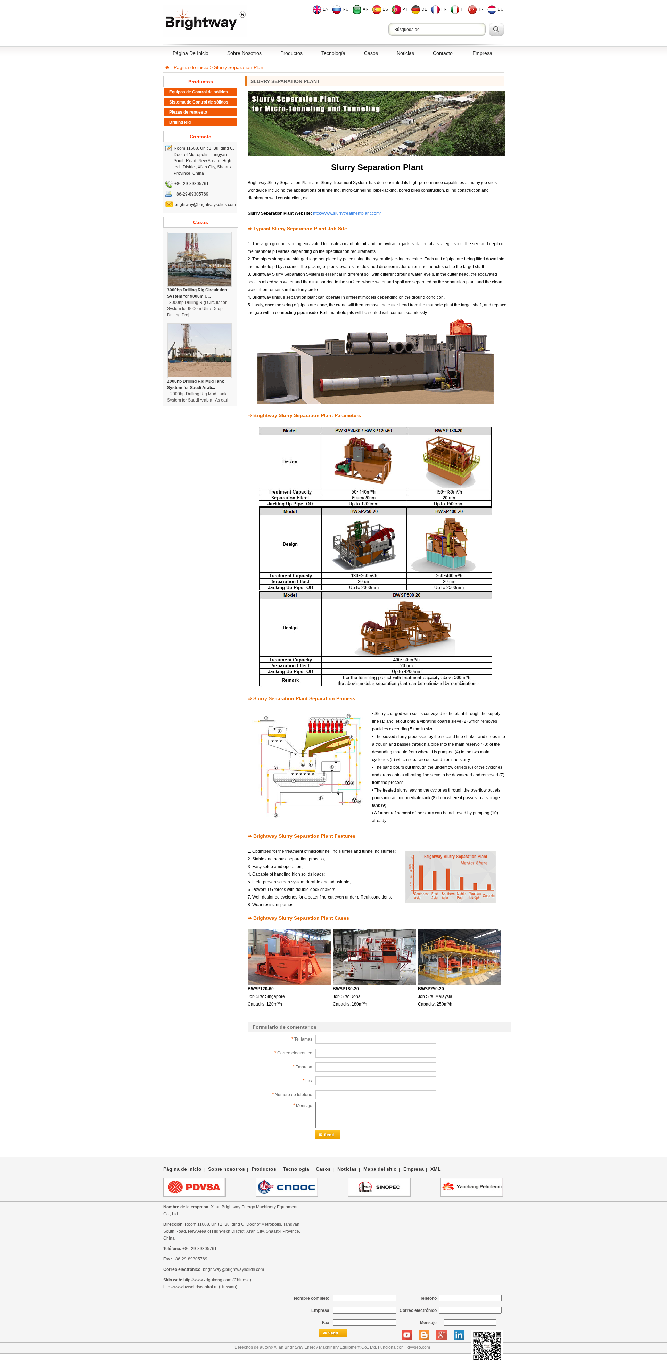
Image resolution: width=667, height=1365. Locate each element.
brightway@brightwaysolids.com (233, 1269)
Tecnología (333, 53)
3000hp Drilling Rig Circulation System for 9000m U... (197, 293)
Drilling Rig (180, 122)
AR (366, 9)
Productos (291, 53)
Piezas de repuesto (188, 112)
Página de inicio (190, 53)
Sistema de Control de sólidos (198, 102)
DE (424, 9)
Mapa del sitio (380, 1169)
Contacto (443, 53)
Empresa (482, 53)
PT (404, 9)
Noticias (405, 53)
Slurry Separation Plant (239, 67)
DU (500, 9)
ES (385, 9)
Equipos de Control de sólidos (198, 92)
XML (435, 1169)
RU (346, 9)
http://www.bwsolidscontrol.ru (190, 1286)
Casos (371, 53)
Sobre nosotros (244, 53)
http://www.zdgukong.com (207, 1279)
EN (326, 9)
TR (481, 9)
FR (444, 9)
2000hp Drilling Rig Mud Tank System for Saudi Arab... (195, 384)
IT (462, 9)
